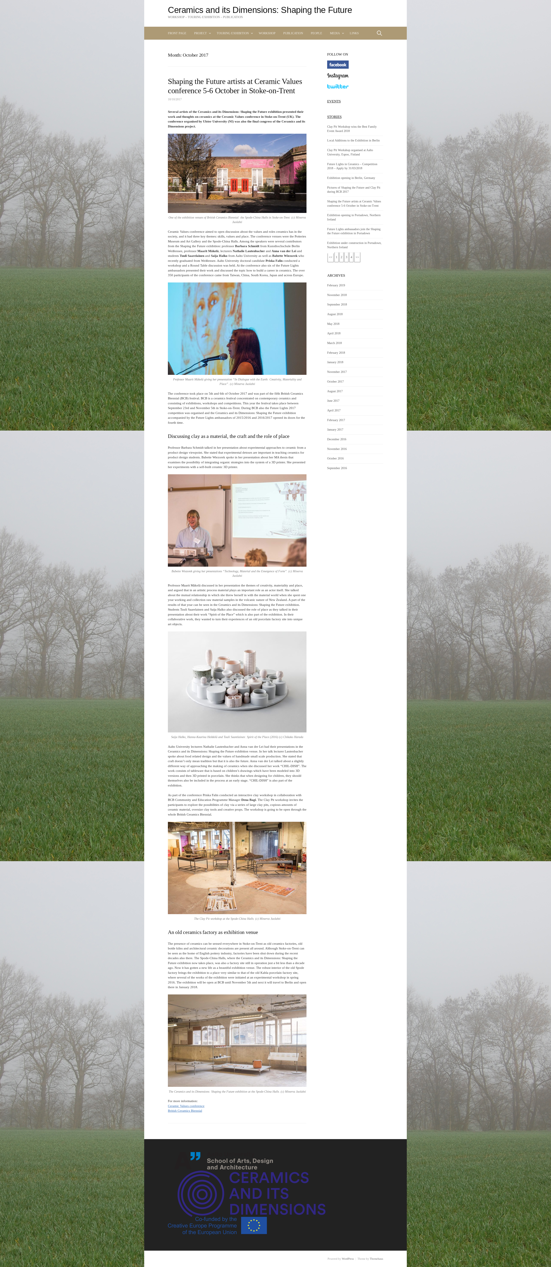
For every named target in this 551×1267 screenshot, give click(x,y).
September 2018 (337, 304)
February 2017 (336, 420)
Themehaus (376, 1258)
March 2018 (334, 343)
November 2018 (337, 295)
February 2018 (336, 352)
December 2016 (336, 439)
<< (330, 257)
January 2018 (335, 362)
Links (354, 33)
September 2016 (337, 468)
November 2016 (337, 449)
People (316, 33)
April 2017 (334, 410)
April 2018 (334, 333)
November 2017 (337, 372)
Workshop (267, 33)
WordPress (348, 1258)
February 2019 (336, 285)
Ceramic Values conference (186, 1106)
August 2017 (335, 391)
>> (357, 257)
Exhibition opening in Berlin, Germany (351, 178)
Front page (177, 33)
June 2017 (333, 400)
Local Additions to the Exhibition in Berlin (353, 140)
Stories (334, 117)
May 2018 (333, 324)
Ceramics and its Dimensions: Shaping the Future (260, 10)
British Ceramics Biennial (185, 1110)
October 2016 (335, 458)
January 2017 (335, 429)
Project (200, 33)
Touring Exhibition (233, 33)
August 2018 (335, 314)
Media (335, 33)
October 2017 (335, 381)
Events (334, 101)
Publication (293, 33)
